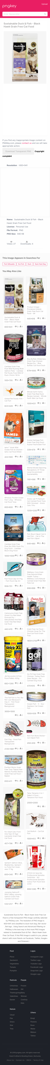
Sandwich (14, 960)
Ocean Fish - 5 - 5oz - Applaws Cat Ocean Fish (36, 706)
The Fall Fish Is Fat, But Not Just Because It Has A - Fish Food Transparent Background (13, 702)
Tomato (13, 967)
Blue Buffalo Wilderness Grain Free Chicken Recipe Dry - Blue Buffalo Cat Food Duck (36, 362)
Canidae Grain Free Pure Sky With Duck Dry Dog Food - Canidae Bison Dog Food (14, 547)
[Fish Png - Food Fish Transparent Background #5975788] (13, 729)
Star (11, 1025)
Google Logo (35, 974)
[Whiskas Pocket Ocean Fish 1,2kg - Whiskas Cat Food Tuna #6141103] (13, 479)
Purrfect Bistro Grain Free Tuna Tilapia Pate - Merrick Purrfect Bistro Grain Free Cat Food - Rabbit (14, 771)
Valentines (14, 996)
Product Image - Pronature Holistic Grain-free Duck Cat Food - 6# (35, 310)
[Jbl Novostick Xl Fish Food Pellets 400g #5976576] (13, 654)
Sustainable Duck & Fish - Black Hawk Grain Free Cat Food (12, 319)
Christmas (14, 986)
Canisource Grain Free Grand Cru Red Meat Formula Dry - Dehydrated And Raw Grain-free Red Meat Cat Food (13, 618)
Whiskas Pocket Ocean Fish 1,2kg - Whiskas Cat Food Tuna (13, 500)
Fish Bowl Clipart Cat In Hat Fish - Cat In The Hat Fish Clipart (36, 536)
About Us (10, 1060)
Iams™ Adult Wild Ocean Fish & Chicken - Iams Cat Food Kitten (14, 449)
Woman (24, 996)
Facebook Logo (36, 967)
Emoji (32, 1018)
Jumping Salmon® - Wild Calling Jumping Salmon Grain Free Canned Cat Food (12, 895)
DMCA (28, 1060)
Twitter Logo (35, 960)
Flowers (33, 1022)
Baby (23, 993)
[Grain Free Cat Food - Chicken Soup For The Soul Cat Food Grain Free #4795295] (36, 610)
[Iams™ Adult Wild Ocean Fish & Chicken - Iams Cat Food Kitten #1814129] (13, 428)
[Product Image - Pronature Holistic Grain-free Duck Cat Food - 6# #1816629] (36, 290)
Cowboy (24, 1000)
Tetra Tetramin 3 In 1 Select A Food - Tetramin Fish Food (35, 795)
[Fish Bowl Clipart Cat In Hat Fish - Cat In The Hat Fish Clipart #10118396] (36, 524)
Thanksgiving (15, 993)
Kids (22, 1003)
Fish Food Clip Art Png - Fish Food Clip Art (13, 580)
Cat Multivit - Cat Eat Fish (35, 832)
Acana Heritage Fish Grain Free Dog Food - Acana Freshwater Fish (36, 442)
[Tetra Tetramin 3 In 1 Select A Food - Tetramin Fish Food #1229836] (36, 770)
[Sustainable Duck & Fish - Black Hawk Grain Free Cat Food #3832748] (13, 295)
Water (32, 1029)
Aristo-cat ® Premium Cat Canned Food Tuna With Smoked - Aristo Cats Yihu (36, 502)
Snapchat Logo (36, 971)
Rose (32, 1025)
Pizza (12, 957)
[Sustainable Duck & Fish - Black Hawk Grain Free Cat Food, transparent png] (25, 57)
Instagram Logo (36, 957)
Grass (12, 1022)
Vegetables (14, 964)
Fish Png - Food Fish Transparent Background (12, 741)
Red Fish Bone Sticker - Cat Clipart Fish (36, 737)
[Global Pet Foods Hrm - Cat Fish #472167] (13, 391)
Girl (22, 989)
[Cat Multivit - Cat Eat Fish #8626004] (36, 821)
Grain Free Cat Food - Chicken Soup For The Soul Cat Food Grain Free (36, 632)
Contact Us (20, 1060)
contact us (27, 143)
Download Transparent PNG (18, 151)
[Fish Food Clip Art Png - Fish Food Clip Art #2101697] (13, 569)
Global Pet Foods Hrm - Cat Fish (14, 400)
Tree (11, 1029)
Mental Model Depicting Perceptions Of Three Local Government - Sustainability (36, 471)
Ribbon (33, 1032)
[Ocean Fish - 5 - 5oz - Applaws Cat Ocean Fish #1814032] (36, 697)
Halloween (14, 989)
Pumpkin (13, 971)
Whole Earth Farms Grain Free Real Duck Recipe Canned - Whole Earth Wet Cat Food (36, 395)
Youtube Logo (36, 964)
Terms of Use (38, 1060)
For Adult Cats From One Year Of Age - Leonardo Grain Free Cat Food (12, 835)
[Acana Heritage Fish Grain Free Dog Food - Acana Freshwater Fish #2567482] (36, 423)
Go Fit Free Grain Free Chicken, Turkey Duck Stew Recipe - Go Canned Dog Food (36, 677)
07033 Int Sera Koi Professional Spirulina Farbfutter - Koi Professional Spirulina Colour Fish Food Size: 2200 (36, 878)
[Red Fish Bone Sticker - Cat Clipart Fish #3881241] (36, 726)
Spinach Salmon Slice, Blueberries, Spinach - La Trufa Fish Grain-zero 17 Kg (13, 866)
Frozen (23, 986)
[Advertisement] (25, 109)
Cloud (12, 1015)
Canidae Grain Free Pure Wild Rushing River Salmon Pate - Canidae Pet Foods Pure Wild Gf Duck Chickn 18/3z (14, 370)
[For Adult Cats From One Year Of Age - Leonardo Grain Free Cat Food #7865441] (13, 808)
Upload (45, 4)
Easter (12, 1000)
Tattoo (33, 1036)
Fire (11, 1018)
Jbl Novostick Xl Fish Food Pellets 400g (13, 677)
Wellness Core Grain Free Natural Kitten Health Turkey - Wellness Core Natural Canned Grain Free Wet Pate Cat (36, 577)
